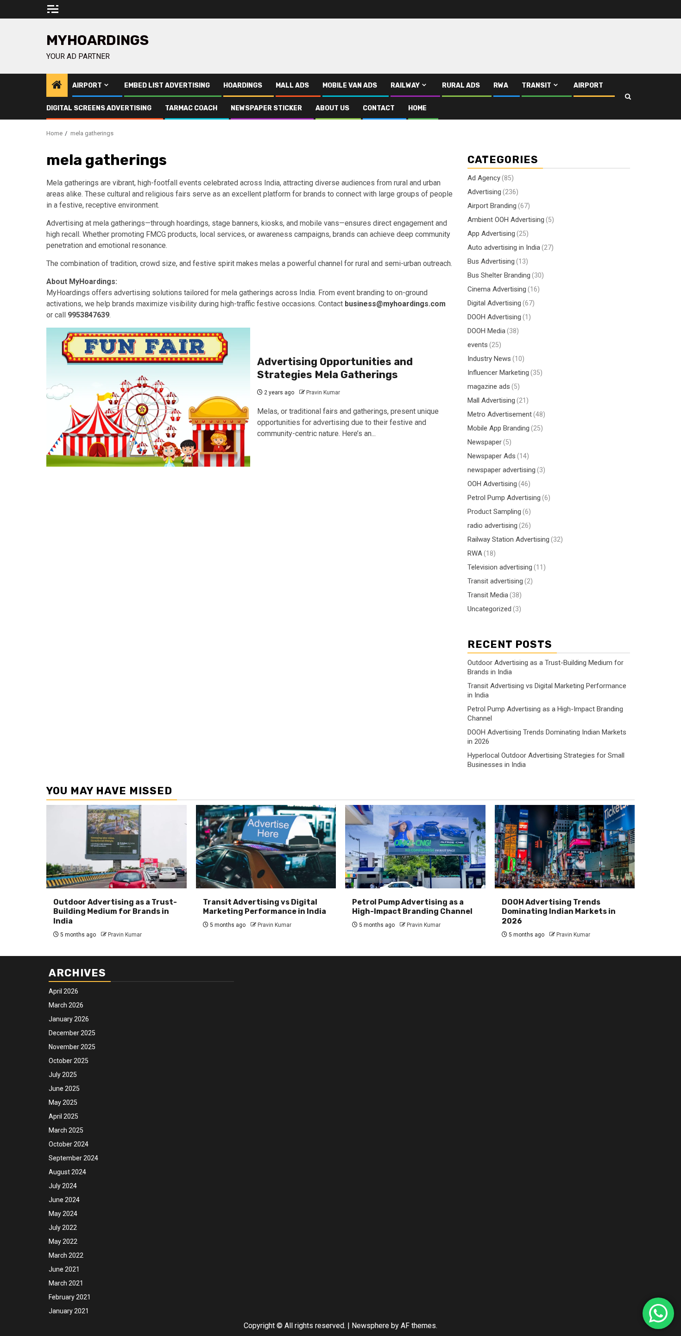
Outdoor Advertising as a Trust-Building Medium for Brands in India (115, 912)
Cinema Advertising (496, 289)
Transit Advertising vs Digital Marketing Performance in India (264, 907)
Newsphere (370, 1325)
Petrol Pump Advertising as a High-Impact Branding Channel (412, 907)
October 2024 (68, 1144)
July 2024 (63, 1186)
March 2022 (66, 1255)
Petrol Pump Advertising (504, 498)
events (477, 345)
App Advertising (491, 233)
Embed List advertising (167, 85)
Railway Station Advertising (508, 539)
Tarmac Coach (191, 108)
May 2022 (63, 1241)
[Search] (628, 97)
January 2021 (69, 1311)
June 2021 (64, 1269)
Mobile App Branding (498, 428)
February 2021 (70, 1297)
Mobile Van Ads (349, 85)
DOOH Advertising (494, 317)
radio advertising (492, 525)
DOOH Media (486, 331)
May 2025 (63, 1102)
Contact (379, 108)
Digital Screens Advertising (98, 108)
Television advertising (499, 567)
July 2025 (63, 1074)
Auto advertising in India (503, 247)
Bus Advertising (491, 261)
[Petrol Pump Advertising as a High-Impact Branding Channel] (415, 846)
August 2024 (67, 1172)
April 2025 (63, 1116)
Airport (87, 85)
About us (332, 108)
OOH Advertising (492, 484)
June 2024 (64, 1199)
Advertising (484, 192)
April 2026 (63, 991)
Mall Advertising (491, 400)
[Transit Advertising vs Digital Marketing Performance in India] (266, 846)
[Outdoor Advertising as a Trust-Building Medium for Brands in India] (116, 846)
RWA (500, 85)
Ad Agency (483, 178)
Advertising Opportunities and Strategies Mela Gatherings (335, 368)
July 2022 (63, 1227)
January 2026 (69, 1019)
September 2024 (73, 1158)
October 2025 (68, 1060)
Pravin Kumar (323, 392)
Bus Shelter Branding (498, 275)
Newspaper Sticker (266, 108)
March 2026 (66, 1005)
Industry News (489, 359)
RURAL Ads (461, 85)
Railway (405, 85)
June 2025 (64, 1088)
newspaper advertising (501, 470)
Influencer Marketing (498, 372)
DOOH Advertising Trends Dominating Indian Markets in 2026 (559, 912)
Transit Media (487, 595)
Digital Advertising (494, 303)
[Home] (57, 85)
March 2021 (66, 1283)
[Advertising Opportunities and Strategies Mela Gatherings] (148, 397)
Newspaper (484, 442)
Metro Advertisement (499, 414)
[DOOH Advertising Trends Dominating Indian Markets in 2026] (565, 846)
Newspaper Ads (491, 456)
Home (417, 108)
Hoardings (242, 85)
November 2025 (72, 1047)
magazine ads (488, 386)
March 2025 (66, 1130)
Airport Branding (492, 206)
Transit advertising (495, 581)
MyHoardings (97, 40)
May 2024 (63, 1213)
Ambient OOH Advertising (505, 219)
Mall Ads (292, 85)
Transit (536, 85)
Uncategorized (489, 609)
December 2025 (72, 1033)
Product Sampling (494, 511)
